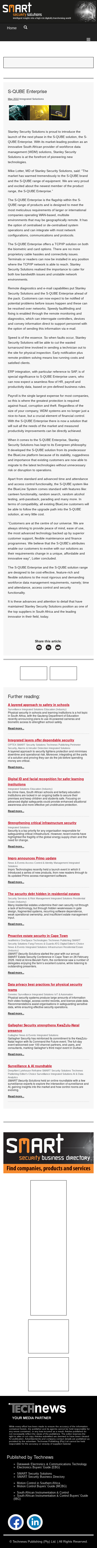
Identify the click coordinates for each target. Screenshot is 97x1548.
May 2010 (13, 99)
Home (12, 28)
